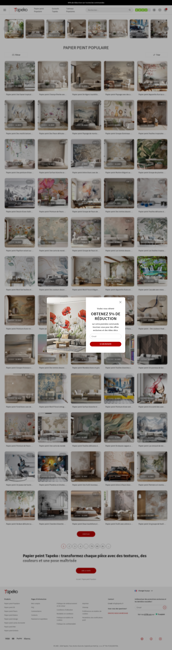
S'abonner (106, 344)
